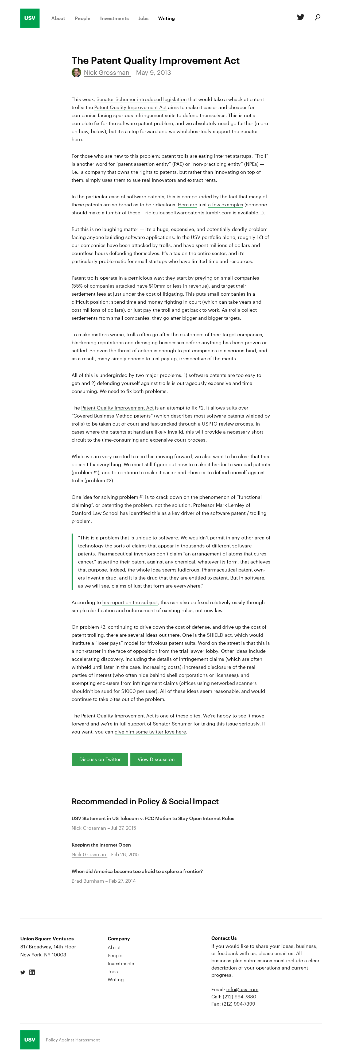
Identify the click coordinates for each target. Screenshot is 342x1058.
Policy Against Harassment (73, 1039)
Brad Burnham (88, 881)
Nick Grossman (107, 72)
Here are (187, 204)
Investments (114, 18)
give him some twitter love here (150, 732)
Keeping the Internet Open (101, 845)
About (58, 18)
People (83, 18)
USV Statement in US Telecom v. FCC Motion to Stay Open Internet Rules (153, 818)
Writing (166, 18)
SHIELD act (219, 635)
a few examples (225, 204)
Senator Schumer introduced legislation (141, 99)
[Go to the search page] (317, 18)
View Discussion (156, 759)
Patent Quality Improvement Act (130, 107)
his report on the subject (130, 602)
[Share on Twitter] (299, 18)
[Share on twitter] (23, 972)
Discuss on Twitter (100, 759)
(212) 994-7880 (239, 996)
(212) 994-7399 (238, 1004)
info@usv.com (242, 989)
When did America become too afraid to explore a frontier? (137, 871)
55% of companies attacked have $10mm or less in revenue (140, 286)
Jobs (143, 18)
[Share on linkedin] (32, 972)
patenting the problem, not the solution (146, 505)
